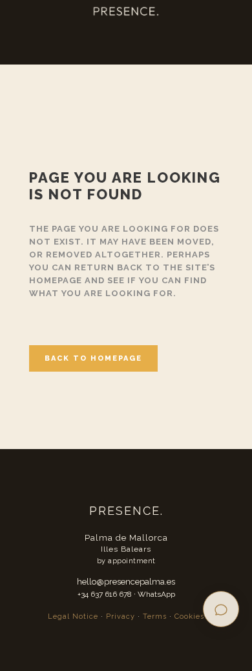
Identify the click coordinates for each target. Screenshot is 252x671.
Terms (155, 616)
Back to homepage (93, 358)
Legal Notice (73, 616)
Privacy (120, 616)
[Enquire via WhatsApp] (221, 609)
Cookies (189, 616)
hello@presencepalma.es (126, 581)
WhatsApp (156, 594)
